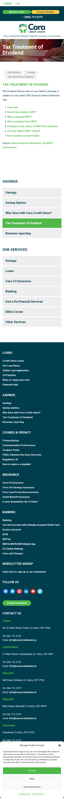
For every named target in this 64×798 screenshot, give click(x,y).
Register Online (17, 12)
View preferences (32, 787)
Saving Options (16, 202)
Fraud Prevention (17, 603)
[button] (59, 745)
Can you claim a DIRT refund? (23, 131)
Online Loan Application (16, 370)
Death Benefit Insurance (16, 497)
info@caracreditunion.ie (22, 640)
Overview (12, 107)
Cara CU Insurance (18, 281)
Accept (32, 770)
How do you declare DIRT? (22, 112)
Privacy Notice (11, 440)
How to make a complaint (17, 464)
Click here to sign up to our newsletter (24, 571)
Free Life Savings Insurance (18, 487)
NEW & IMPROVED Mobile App (19, 544)
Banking (11, 291)
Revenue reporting (18, 233)
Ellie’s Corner (14, 312)
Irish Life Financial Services (24, 301)
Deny (32, 778)
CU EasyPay (9, 375)
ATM (5, 534)
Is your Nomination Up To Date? (20, 501)
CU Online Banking (13, 548)
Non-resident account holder (23, 135)
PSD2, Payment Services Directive (22, 454)
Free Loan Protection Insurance (21, 492)
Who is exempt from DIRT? (22, 121)
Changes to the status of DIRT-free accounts (32, 126)
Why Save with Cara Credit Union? (29, 213)
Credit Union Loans (13, 360)
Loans (10, 271)
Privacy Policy (38, 794)
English (8, 3)
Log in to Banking (46, 12)
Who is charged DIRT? (19, 116)
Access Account (12, 529)
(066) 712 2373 (33, 16)
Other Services (16, 322)
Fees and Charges (13, 553)
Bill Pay (7, 539)
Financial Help (10, 384)
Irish (17, 3)
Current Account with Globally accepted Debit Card (31, 525)
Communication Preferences (19, 445)
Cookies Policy (25, 794)
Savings (11, 192)
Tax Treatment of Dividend (24, 223)
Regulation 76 (10, 459)
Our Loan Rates (11, 365)
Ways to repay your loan (16, 380)
